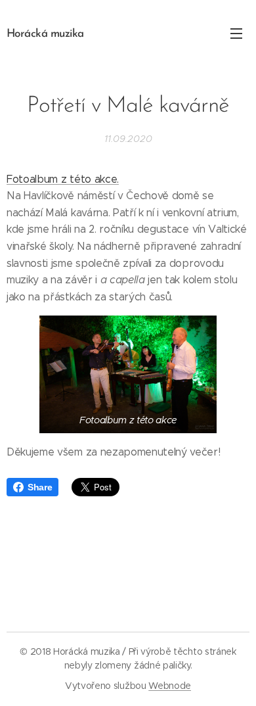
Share (40, 487)
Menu (236, 33)
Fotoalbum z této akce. (63, 179)
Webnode (169, 686)
